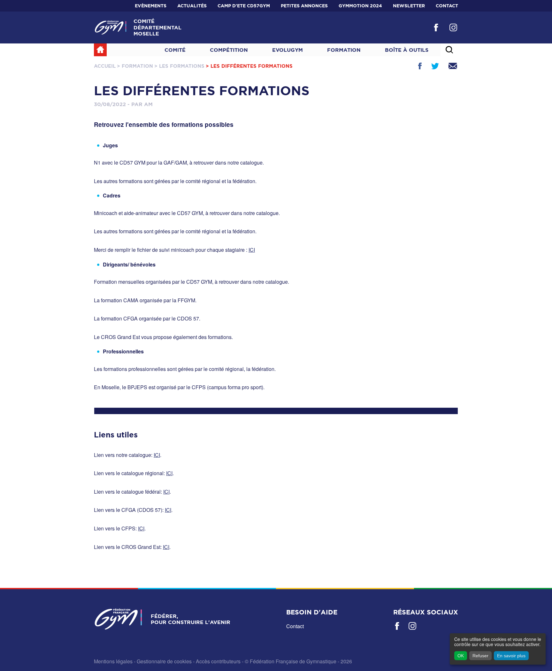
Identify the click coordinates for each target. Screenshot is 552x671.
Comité (175, 50)
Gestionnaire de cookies (164, 661)
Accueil (105, 66)
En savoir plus (511, 655)
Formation (344, 50)
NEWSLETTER (409, 5)
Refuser (480, 655)
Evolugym (287, 50)
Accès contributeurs (218, 661)
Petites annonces (304, 5)
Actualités (192, 5)
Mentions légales (113, 661)
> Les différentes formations (249, 66)
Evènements (150, 5)
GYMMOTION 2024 (360, 5)
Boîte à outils (406, 50)
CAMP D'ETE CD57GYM (244, 5)
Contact (447, 5)
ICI (252, 249)
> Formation (135, 66)
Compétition (229, 50)
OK (460, 655)
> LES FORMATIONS (179, 66)
